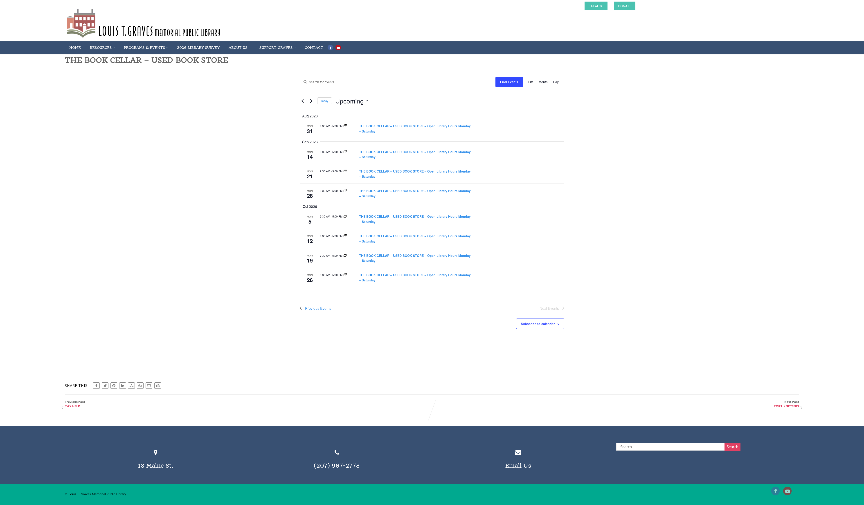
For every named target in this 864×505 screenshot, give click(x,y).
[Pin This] (113, 385)
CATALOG (596, 6)
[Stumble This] (131, 385)
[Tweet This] (105, 385)
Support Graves (276, 47)
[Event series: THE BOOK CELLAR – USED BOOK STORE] (345, 126)
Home (75, 47)
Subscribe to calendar (538, 323)
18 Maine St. (155, 465)
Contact (314, 47)
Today (324, 101)
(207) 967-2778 (337, 465)
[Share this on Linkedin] (122, 385)
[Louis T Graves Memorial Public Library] (155, 38)
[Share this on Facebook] (96, 385)
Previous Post (75, 404)
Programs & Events (144, 47)
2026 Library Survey (198, 47)
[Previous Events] (302, 100)
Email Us (518, 465)
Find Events (509, 82)
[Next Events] (311, 100)
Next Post (786, 404)
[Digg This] (140, 385)
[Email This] (149, 385)
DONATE (624, 6)
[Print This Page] (157, 385)
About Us (238, 47)
